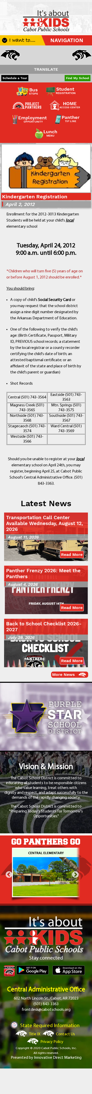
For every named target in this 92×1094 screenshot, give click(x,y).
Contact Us (65, 1034)
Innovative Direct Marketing (58, 1058)
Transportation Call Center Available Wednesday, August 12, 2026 (44, 523)
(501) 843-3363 (46, 1004)
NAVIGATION (66, 40)
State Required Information (49, 1025)
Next (75, 875)
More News (63, 674)
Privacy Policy (51, 1042)
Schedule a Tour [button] (15, 78)
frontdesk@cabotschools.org (46, 1010)
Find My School (77, 78)
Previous (9, 875)
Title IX (34, 1034)
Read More (72, 554)
